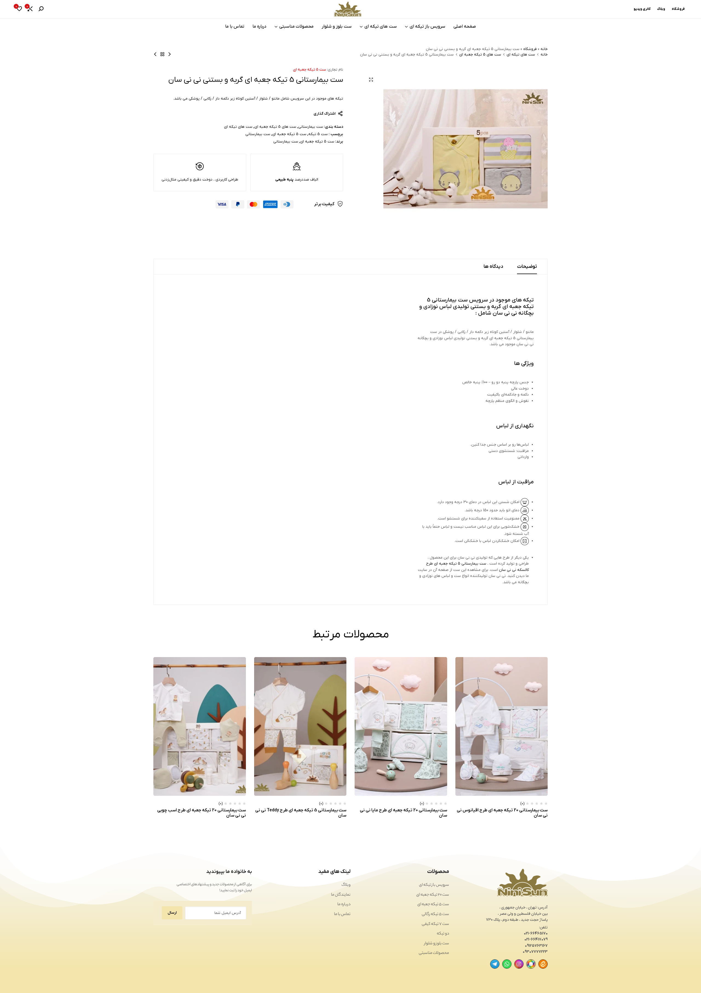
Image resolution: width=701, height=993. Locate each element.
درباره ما (259, 26)
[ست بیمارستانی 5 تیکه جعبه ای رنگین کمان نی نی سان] (169, 54)
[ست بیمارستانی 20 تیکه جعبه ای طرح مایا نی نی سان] (401, 726)
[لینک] (543, 964)
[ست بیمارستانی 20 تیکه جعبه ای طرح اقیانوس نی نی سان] (501, 726)
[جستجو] (41, 9)
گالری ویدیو (642, 9)
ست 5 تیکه (318, 134)
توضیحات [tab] (527, 266)
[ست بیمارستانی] (162, 54)
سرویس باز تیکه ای (427, 26)
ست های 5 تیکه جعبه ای (480, 55)
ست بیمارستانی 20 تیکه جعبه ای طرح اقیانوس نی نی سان (502, 813)
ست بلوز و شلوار (337, 26)
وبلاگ (661, 9)
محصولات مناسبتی (296, 26)
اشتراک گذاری (324, 113)
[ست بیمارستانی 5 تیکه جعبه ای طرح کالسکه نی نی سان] (155, 54)
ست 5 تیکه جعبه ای (309, 69)
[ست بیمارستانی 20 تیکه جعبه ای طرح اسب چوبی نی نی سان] (199, 726)
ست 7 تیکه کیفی (435, 924)
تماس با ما (234, 26)
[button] (30, 9)
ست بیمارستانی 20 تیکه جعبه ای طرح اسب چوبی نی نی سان (201, 813)
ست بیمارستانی (310, 126)
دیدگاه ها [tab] (493, 266)
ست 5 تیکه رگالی (435, 914)
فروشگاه (678, 9)
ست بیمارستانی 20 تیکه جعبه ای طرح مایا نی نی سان (403, 813)
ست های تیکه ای (380, 26)
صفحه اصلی (464, 26)
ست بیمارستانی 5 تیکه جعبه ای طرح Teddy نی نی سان (300, 813)
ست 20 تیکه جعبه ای (432, 895)
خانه (544, 49)
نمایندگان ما (340, 895)
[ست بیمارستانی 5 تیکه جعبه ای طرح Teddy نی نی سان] (300, 726)
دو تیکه (443, 934)
